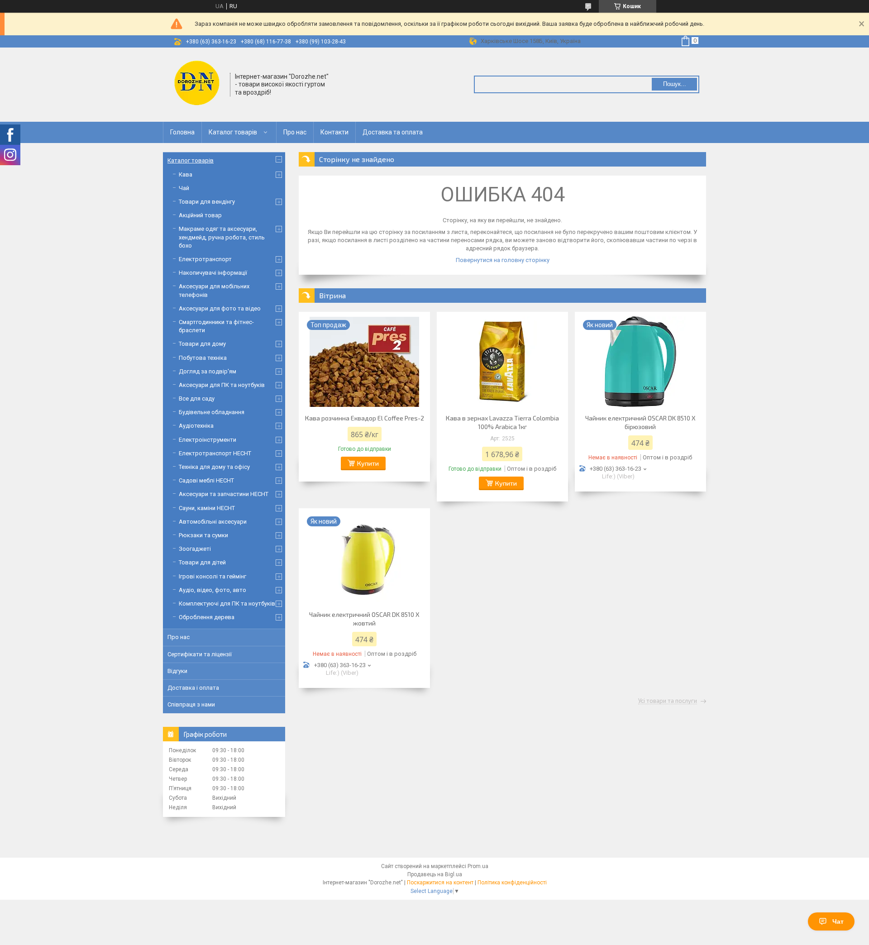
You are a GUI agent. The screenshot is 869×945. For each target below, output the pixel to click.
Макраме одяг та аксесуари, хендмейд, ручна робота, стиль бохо (222, 236)
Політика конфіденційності (512, 882)
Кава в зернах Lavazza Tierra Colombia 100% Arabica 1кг (502, 422)
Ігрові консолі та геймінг (212, 576)
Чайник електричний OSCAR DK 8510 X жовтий (364, 619)
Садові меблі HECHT (206, 480)
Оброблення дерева (206, 617)
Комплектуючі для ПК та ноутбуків (227, 603)
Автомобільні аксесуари (213, 521)
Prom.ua (478, 866)
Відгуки (177, 671)
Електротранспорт (205, 259)
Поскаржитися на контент (440, 882)
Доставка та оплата (393, 132)
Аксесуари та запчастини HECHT (223, 494)
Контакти (334, 132)
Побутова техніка (203, 357)
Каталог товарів (233, 132)
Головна (182, 132)
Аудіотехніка (196, 425)
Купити (368, 463)
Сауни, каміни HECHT (207, 508)
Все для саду (197, 398)
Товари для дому (202, 343)
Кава (185, 174)
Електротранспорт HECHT (215, 453)
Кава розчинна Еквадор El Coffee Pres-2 (364, 418)
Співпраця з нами (191, 704)
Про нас (294, 132)
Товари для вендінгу (207, 201)
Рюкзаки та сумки (203, 535)
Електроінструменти (207, 439)
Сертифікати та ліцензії (199, 654)
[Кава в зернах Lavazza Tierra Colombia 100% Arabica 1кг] (502, 361)
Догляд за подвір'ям (207, 371)
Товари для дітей (202, 562)
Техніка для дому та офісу (214, 466)
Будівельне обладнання (211, 412)
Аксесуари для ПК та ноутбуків (222, 385)
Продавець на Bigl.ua (434, 874)
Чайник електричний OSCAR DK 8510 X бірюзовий (640, 422)
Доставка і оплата (193, 687)
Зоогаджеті (195, 548)
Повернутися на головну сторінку (502, 260)
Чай (184, 188)
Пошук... (674, 84)
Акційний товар (200, 215)
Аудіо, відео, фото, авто (212, 590)
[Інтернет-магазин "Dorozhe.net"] (197, 84)
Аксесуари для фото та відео (220, 308)
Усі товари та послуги (667, 701)
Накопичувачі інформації (213, 272)
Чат (838, 921)
